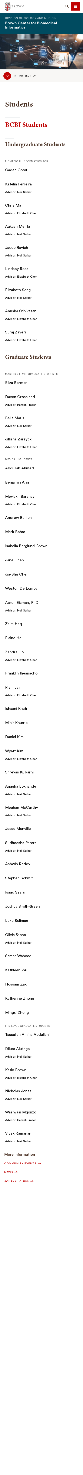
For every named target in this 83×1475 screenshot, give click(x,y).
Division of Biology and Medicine (31, 18)
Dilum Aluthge (17, 1049)
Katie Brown (15, 1070)
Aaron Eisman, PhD (22, 603)
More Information (19, 1154)
